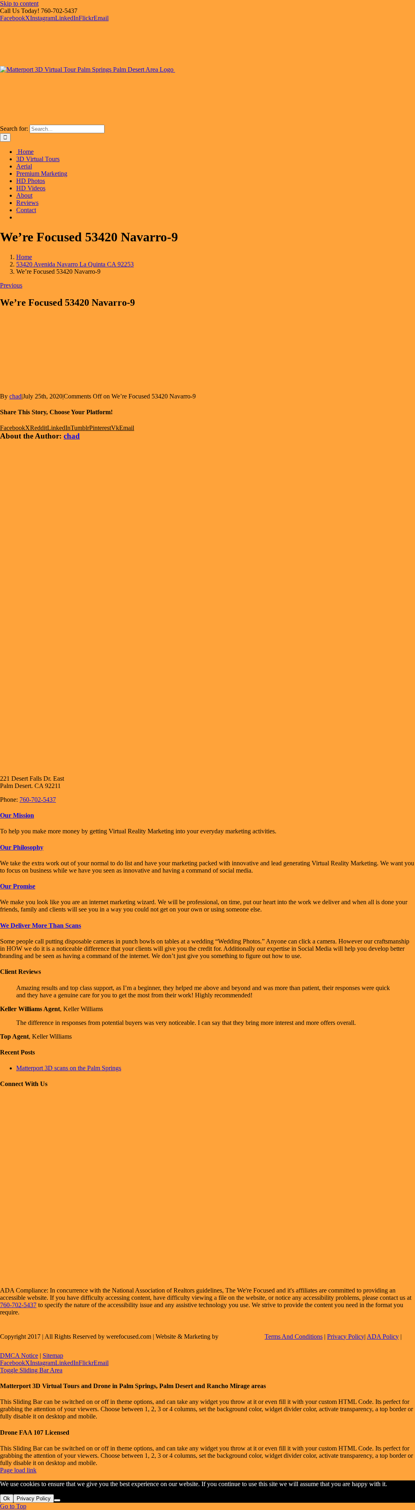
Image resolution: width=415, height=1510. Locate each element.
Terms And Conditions (294, 1336)
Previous (11, 285)
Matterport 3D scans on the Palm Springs (68, 1068)
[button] (17, 815)
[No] (57, 1500)
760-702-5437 (37, 799)
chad (15, 396)
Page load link (18, 1470)
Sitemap (53, 1355)
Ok (6, 1498)
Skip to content (19, 3)
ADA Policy (383, 1336)
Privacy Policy (345, 1336)
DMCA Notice (19, 1355)
